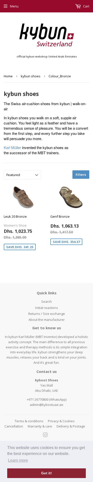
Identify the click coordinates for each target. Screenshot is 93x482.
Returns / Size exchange (46, 313)
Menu (14, 6)
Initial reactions (46, 307)
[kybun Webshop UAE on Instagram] (45, 435)
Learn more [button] (18, 460)
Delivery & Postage (71, 426)
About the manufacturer (47, 319)
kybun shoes (30, 76)
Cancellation (13, 426)
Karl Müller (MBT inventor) (38, 336)
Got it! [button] (46, 473)
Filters (81, 175)
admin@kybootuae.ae (46, 404)
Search (46, 301)
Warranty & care (40, 426)
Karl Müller (12, 147)
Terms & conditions (29, 421)
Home (8, 76)
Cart (85, 6)
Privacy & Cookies (61, 421)
